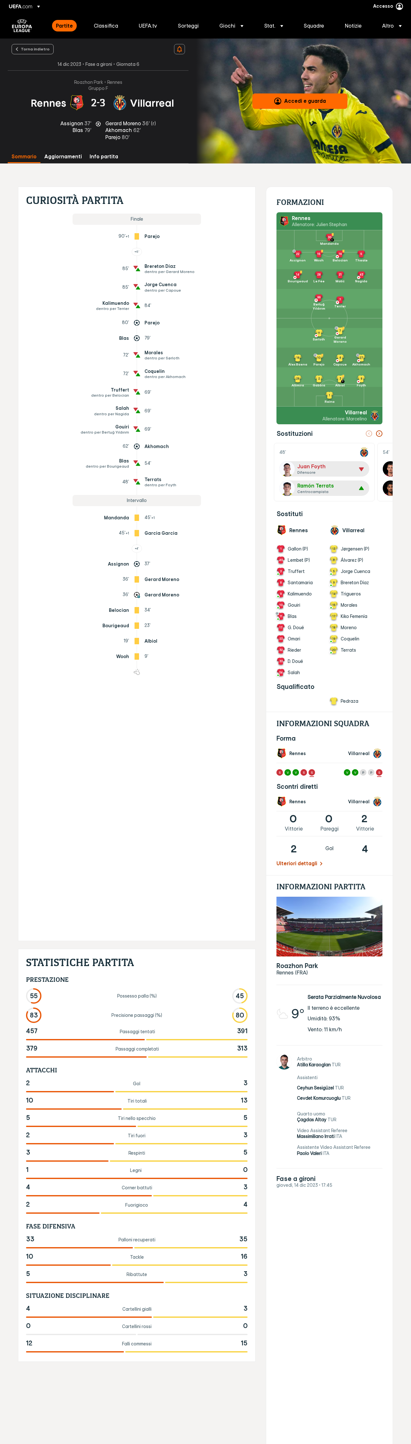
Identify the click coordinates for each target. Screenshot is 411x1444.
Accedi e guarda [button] (305, 101)
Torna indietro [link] (35, 49)
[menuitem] (67, 26)
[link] (64, 26)
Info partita (104, 156)
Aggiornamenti (63, 156)
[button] (231, 26)
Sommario (24, 156)
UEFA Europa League (22, 25)
